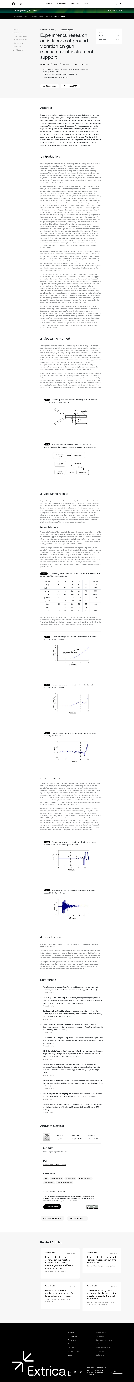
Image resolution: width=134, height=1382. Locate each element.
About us (71, 1344)
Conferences (61, 4)
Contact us (72, 1347)
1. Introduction (17, 33)
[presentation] (54, 348)
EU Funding (100, 1355)
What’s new (75, 4)
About (86, 4)
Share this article (52, 1207)
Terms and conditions (103, 1347)
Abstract (16, 29)
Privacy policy (101, 1351)
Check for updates (67, 30)
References (17, 46)
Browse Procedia (37, 16)
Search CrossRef (48, 992)
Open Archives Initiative (104, 1340)
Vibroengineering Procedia (24, 10)
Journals (49, 4)
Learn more (91, 1375)
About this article (18, 50)
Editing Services (101, 1344)
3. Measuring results (20, 40)
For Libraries (100, 1336)
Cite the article (51, 86)
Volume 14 (48, 16)
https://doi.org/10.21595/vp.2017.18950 (54, 1164)
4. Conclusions (18, 43)
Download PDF (72, 86)
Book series (72, 1340)
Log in (70, 1355)
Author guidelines (74, 1351)
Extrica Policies (101, 1332)
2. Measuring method (20, 36)
